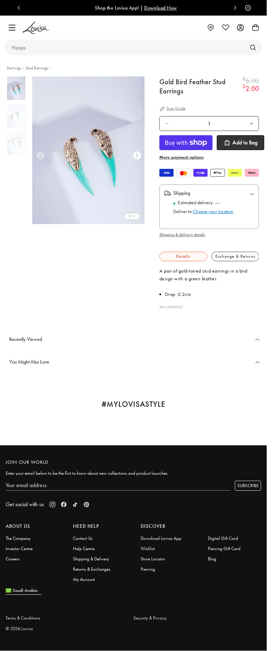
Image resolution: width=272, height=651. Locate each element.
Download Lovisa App (161, 538)
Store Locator (153, 559)
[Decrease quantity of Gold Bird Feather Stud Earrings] (167, 123)
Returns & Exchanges (91, 569)
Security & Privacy (150, 618)
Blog (212, 559)
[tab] (183, 256)
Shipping (181, 193)
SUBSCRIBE (248, 485)
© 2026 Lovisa (19, 629)
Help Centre (84, 549)
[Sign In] (240, 28)
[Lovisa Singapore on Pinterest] (86, 504)
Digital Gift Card (223, 538)
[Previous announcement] (20, 7)
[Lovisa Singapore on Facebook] (64, 504)
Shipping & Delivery (91, 559)
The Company (18, 538)
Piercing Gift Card (224, 549)
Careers (13, 559)
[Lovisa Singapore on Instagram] (52, 504)
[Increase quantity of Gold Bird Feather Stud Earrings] (251, 123)
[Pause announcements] (246, 8)
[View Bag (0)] (255, 28)
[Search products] (253, 47)
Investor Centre (19, 549)
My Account (84, 579)
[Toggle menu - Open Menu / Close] (12, 27)
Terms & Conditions (23, 618)
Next (137, 155)
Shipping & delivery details (182, 235)
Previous (40, 155)
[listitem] (89, 150)
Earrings (14, 68)
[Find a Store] (211, 28)
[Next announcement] (233, 7)
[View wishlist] (226, 28)
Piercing (148, 569)
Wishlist (148, 549)
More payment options (181, 157)
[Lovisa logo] (36, 27)
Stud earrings (37, 68)
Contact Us (83, 538)
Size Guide (176, 108)
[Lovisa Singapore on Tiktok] (75, 504)
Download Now (160, 8)
